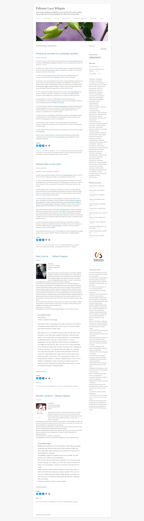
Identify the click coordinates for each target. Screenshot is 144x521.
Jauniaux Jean (99, 136)
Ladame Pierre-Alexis (94, 142)
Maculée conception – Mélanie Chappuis (53, 396)
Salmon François (58, 154)
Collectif (98, 101)
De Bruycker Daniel (102, 114)
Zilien (43, 126)
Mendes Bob (92, 153)
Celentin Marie (101, 95)
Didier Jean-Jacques (102, 118)
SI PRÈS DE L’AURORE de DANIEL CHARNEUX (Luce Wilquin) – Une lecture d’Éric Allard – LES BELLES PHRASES (98, 299)
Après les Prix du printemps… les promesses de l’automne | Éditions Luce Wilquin (98, 386)
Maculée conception (75, 200)
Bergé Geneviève (93, 88)
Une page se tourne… (94, 66)
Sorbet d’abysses (75, 91)
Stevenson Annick (100, 167)
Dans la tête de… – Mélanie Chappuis (52, 256)
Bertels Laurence (93, 90)
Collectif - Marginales (93, 103)
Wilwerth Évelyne (93, 177)
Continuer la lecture (41, 371)
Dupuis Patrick (92, 123)
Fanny (90, 355)
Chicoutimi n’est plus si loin (58, 101)
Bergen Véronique (101, 86)
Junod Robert (98, 138)
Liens (101, 18)
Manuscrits (93, 18)
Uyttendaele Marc (93, 171)
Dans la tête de (40, 202)
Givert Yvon (91, 129)
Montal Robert (98, 153)
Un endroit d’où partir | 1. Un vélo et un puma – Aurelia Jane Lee (98, 396)
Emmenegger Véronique (58, 152)
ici (60, 435)
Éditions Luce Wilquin (50, 8)
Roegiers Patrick (92, 160)
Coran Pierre (103, 106)
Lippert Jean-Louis (93, 147)
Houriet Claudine (77, 152)
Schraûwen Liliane (93, 164)
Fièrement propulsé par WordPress (43, 514)
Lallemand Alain (92, 143)
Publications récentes (96, 182)
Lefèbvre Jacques (100, 145)
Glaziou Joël (97, 129)
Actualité (57, 18)
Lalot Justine (99, 143)
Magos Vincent (100, 149)
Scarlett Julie (92, 380)
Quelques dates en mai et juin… (49, 164)
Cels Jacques (92, 97)
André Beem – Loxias (99, 346)
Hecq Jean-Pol (103, 132)
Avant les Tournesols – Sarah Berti (96, 235)
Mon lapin (46, 119)
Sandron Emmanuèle (102, 162)
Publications (47, 18)
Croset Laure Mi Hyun (47, 152)
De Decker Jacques (93, 116)
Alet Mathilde (65, 150)
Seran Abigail (100, 166)
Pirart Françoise (39, 154)
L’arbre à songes (49, 204)
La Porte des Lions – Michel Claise (96, 185)
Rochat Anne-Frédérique (48, 154)
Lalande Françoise (103, 142)
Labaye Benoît (101, 140)
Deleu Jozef (100, 116)
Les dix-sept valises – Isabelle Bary (96, 194)
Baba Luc (91, 84)
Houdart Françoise (93, 134)
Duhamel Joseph (93, 119)
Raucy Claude (100, 156)
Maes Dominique (93, 149)
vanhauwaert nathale (94, 377)
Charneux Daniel (93, 99)
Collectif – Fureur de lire (94, 106)
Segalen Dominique (102, 164)
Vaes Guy (100, 171)
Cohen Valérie (39, 152)
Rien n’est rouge (54, 70)
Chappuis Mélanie (78, 150)
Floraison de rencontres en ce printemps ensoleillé (57, 53)
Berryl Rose (99, 88)
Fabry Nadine (92, 125)
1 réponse (38, 260)
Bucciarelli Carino (99, 93)
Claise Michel (100, 99)
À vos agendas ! (92, 73)
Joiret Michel (92, 138)
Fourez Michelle (99, 127)
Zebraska (56, 77)
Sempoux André (92, 166)
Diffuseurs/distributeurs (80, 18)
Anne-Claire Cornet (93, 82)
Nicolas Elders (92, 368)
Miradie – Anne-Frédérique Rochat (96, 199)
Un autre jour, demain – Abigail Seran (97, 221)
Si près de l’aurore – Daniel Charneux (97, 208)
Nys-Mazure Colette (102, 155)
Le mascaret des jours (62, 137)
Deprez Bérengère (93, 118)
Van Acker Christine (93, 173)
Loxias (90, 346)
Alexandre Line (92, 81)
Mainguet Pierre (92, 151)
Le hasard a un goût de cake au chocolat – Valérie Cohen (98, 364)
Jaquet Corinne (92, 136)
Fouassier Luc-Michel (68, 152)
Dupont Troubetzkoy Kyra (95, 121)
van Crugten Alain (102, 173)
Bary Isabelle (71, 150)
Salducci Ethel (100, 160)
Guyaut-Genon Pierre (94, 130)
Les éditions (66, 18)
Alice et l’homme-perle (75, 61)
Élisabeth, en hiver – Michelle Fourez (97, 217)
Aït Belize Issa (101, 82)
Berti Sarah (99, 90)
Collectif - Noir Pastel (93, 105)
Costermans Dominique (94, 110)
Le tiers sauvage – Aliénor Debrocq (97, 190)
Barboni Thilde (65, 244)
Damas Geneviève (51, 246)
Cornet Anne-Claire (93, 108)
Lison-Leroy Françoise (103, 147)
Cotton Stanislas (93, 112)
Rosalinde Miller (68, 175)
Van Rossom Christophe (94, 175)
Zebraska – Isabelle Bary (101, 321)
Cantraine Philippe (93, 95)
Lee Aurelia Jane (66, 246)
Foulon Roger (92, 127)
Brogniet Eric (100, 92)
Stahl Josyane (92, 167)
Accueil (38, 18)
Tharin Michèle (92, 169)
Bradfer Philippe (92, 92)
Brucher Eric (71, 244)
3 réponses (38, 399)
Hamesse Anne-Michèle (94, 132)
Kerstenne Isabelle (93, 140)
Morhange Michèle (93, 155)
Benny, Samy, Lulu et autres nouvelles (69, 202)
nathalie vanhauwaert (94, 333)
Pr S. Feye (91, 391)
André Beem (99, 81)
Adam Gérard (92, 79)
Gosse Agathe (104, 129)
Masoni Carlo (100, 151)
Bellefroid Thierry (93, 86)
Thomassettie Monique (101, 169)
